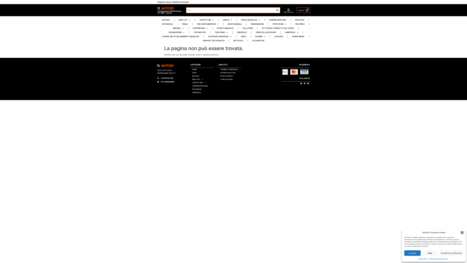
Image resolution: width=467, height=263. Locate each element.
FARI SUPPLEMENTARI (206, 24)
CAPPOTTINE (205, 20)
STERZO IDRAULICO (225, 28)
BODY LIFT (183, 20)
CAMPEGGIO (290, 32)
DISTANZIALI (167, 24)
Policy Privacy (226, 76)
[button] (462, 232)
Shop (194, 73)
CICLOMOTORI (258, 41)
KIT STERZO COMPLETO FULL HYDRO (278, 28)
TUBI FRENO (220, 32)
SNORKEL (177, 28)
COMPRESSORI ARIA (277, 20)
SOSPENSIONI (199, 28)
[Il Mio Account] (288, 9)
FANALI (185, 24)
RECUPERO (300, 24)
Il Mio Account (288, 12)
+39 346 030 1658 (167, 78)
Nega (430, 253)
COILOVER (278, 37)
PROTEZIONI (278, 24)
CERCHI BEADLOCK (249, 20)
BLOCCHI (166, 20)
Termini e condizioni (229, 69)
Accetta (412, 253)
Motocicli (238, 41)
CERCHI (226, 20)
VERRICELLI (242, 32)
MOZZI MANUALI (235, 24)
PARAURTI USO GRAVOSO (214, 41)
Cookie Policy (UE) (228, 73)
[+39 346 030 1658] (158, 78)
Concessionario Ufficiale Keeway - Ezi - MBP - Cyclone (169, 12)
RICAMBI (259, 37)
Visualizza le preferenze (451, 253)
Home (194, 69)
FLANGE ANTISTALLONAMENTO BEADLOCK (180, 37)
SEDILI (243, 37)
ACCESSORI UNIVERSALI (218, 37)
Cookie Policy (423, 259)
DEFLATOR (299, 20)
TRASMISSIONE (175, 32)
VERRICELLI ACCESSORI (266, 32)
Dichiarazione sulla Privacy (438, 259)
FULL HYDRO (247, 28)
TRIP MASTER (200, 32)
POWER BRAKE (298, 37)
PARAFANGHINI (257, 24)
